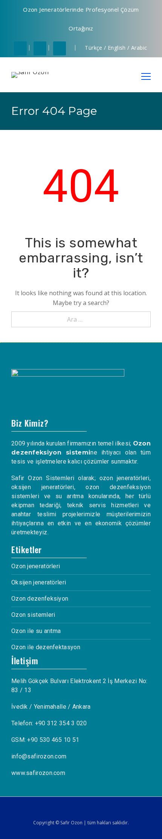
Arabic (139, 47)
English (117, 47)
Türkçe (93, 47)
